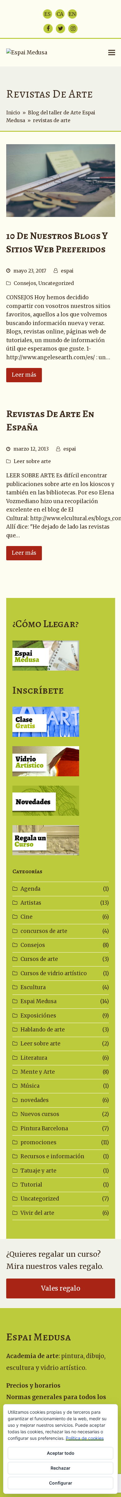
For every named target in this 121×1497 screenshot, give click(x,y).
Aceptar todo (60, 1453)
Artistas (30, 902)
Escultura (33, 987)
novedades (34, 1100)
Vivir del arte (37, 1213)
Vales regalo (60, 1288)
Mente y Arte (37, 1071)
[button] (111, 52)
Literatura (33, 1057)
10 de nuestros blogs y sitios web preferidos (57, 242)
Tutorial (31, 1184)
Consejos (25, 283)
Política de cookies (85, 1438)
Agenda (30, 888)
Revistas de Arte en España (50, 420)
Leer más (24, 374)
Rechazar (60, 1468)
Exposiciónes (38, 1015)
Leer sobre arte (32, 461)
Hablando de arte (42, 1029)
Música (29, 1085)
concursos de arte (43, 931)
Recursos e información (52, 1156)
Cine (26, 916)
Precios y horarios (33, 1385)
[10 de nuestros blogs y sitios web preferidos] (60, 180)
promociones (38, 1142)
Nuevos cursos (39, 1114)
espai (67, 271)
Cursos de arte (39, 959)
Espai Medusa (38, 1001)
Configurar (60, 1483)
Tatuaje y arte (38, 1170)
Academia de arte (32, 1356)
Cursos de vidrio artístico (53, 973)
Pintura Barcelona (44, 1128)
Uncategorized (56, 283)
